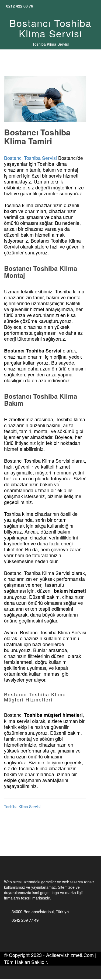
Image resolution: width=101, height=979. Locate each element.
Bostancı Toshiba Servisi (30, 158)
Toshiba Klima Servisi (50, 44)
